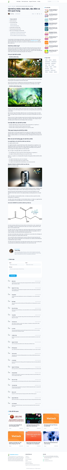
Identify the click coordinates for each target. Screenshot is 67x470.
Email (26, 262)
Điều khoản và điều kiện (29, 463)
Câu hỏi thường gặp (28, 459)
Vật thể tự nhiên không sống (14, 25)
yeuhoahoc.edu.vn (34, 40)
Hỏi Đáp (38, 1)
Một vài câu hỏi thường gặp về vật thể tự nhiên (17, 30)
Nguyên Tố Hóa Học (32, 1)
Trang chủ (9, 6)
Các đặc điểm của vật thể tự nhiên (15, 27)
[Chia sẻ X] (37, 14)
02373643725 (46, 459)
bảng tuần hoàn (53, 63)
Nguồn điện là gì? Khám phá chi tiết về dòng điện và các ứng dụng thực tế (33, 443)
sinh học (51, 68)
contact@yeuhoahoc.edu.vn (48, 460)
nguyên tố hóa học (47, 61)
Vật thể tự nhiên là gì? (13, 20)
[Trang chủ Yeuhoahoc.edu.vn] (8, 1)
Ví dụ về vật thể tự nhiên (13, 22)
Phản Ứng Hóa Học (25, 1)
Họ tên (10, 262)
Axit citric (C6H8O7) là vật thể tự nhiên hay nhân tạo (18, 35)
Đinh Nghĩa (19, 1)
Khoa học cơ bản (53, 70)
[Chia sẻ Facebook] (36, 14)
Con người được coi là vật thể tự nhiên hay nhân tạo (18, 32)
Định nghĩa (13, 6)
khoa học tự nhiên (47, 63)
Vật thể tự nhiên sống (13, 24)
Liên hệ (26, 460)
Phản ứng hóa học (54, 61)
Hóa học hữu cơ (47, 70)
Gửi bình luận (13, 275)
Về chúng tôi (27, 457)
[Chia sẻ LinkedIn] (39, 14)
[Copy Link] (41, 14)
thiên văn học (47, 68)
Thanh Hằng (17, 250)
